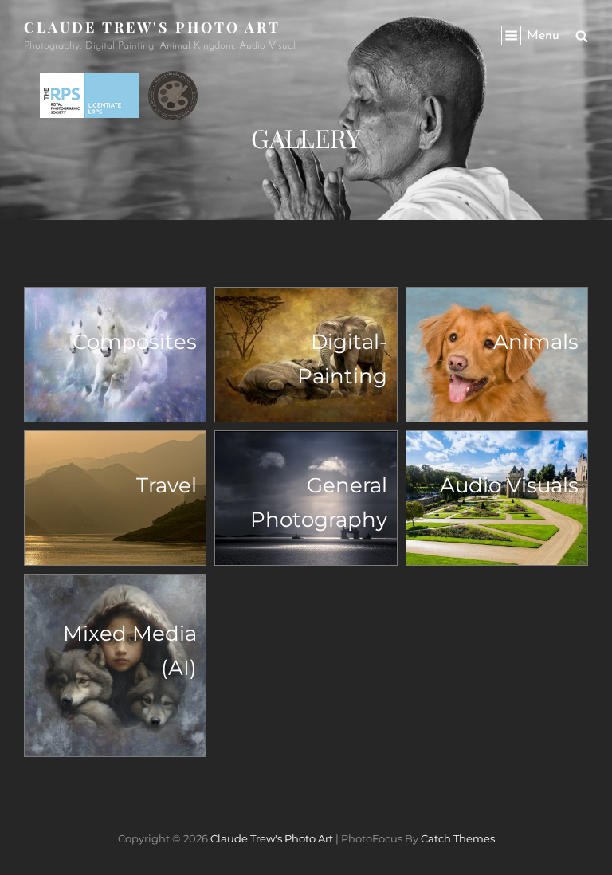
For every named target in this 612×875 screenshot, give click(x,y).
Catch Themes (458, 838)
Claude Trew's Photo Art (152, 27)
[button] (115, 355)
